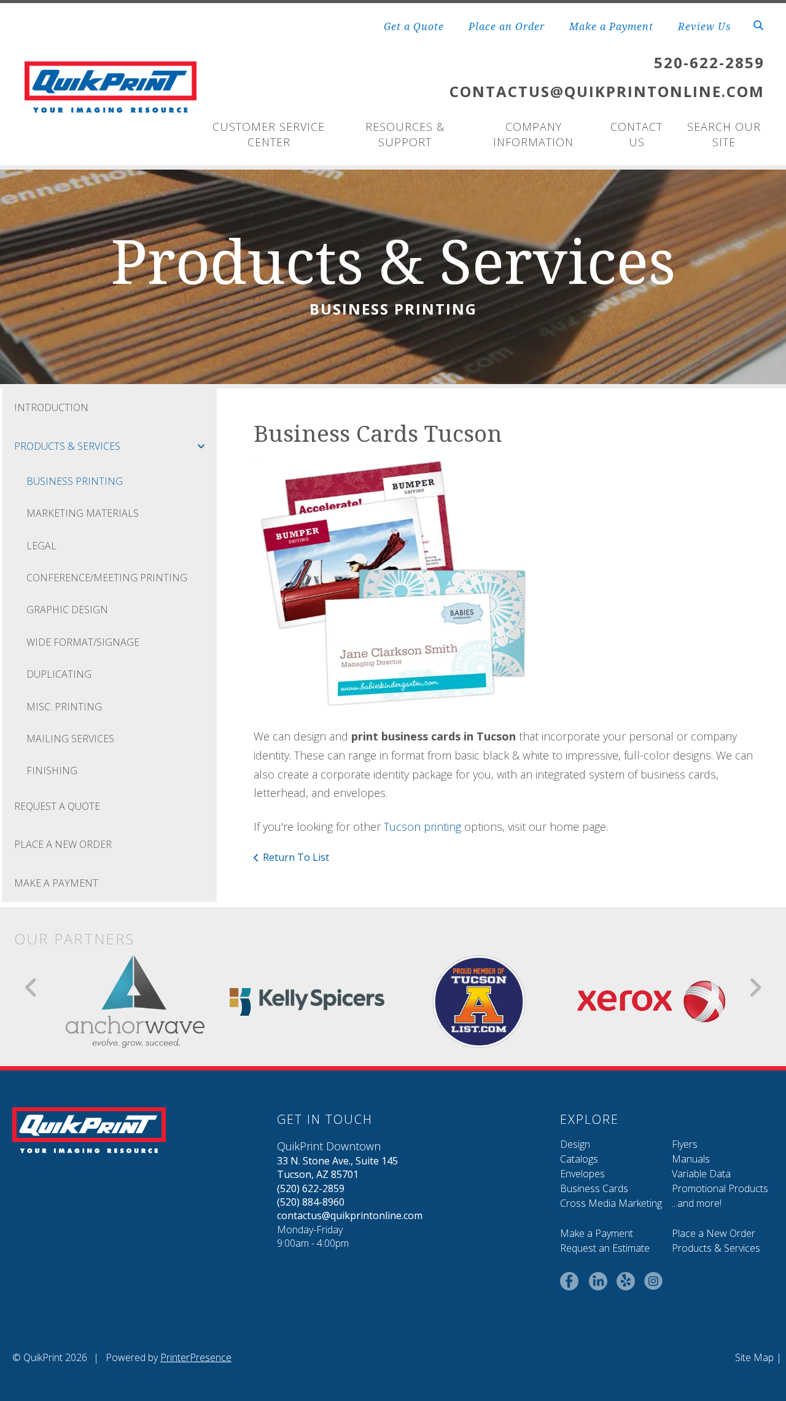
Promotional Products (720, 1188)
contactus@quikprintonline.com (349, 1215)
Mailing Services (70, 738)
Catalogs (579, 1159)
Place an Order (507, 26)
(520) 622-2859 (310, 1188)
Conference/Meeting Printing (106, 577)
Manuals (691, 1159)
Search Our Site (724, 134)
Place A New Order (63, 844)
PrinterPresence (196, 1357)
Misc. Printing (64, 706)
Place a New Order (713, 1233)
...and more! (697, 1203)
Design (575, 1144)
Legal (41, 545)
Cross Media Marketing (611, 1203)
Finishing (51, 770)
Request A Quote (57, 806)
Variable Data (701, 1173)
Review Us (704, 26)
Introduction (51, 407)
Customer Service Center (268, 134)
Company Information (533, 134)
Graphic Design (67, 609)
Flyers (685, 1144)
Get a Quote (414, 26)
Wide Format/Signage (82, 642)
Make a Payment (611, 26)
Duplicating (58, 674)
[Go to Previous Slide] (31, 987)
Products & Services (67, 446)
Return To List (296, 857)
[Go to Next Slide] (755, 987)
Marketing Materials (82, 513)
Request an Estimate (605, 1248)
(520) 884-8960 (310, 1202)
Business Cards (594, 1188)
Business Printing (74, 481)
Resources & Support (405, 134)
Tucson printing (422, 826)
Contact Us (636, 134)
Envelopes (582, 1173)
